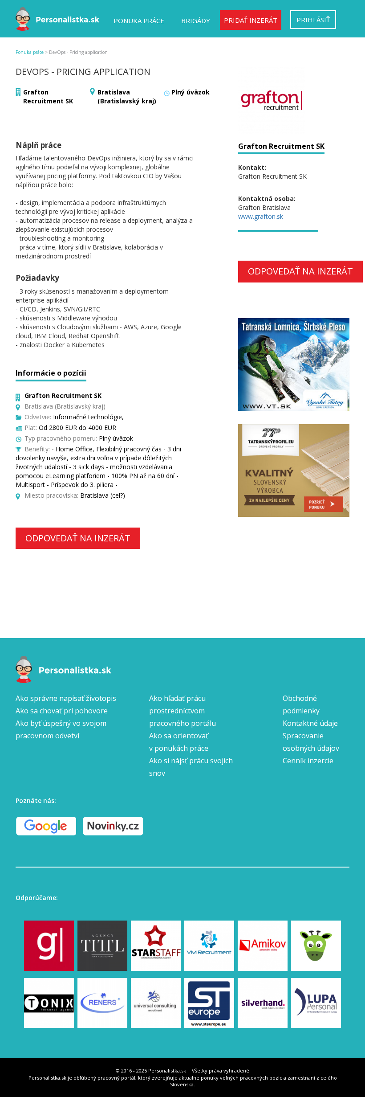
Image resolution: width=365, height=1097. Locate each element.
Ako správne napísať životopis (66, 698)
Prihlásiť (313, 19)
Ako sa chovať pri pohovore (62, 711)
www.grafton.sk (260, 216)
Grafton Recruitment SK (48, 96)
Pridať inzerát (250, 20)
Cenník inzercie (308, 760)
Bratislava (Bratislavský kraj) (126, 96)
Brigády (195, 20)
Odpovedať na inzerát (77, 538)
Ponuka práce (139, 20)
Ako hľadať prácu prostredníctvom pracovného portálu (182, 710)
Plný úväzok (190, 92)
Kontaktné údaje (310, 723)
